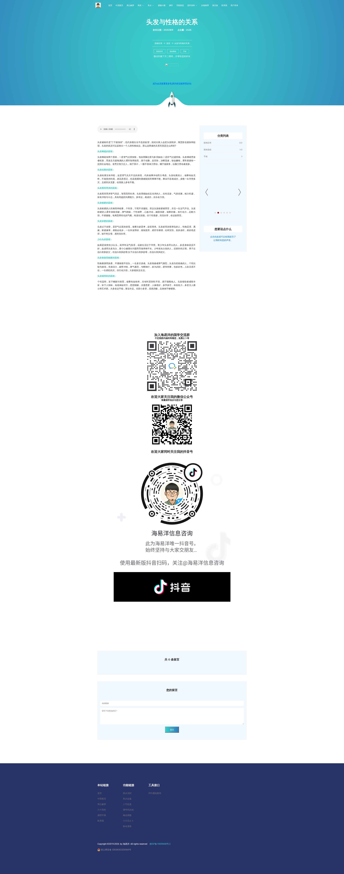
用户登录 (234, 5)
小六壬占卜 (128, 821)
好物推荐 (205, 5)
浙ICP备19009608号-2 (160, 844)
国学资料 (191, 5)
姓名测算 (127, 826)
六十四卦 (101, 809)
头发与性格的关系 (181, 43)
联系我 (224, 5)
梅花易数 (127, 815)
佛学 (171, 5)
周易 (139, 5)
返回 (168, 43)
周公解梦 (130, 5)
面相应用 (159, 43)
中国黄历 (119, 5)
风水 (150, 5)
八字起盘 (127, 804)
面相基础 (173, 51)
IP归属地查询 (154, 793)
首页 (110, 5)
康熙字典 (101, 815)
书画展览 (180, 5)
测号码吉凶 (128, 809)
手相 (184, 51)
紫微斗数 (162, 5)
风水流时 (127, 793)
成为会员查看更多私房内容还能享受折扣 (172, 83)
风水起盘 (127, 798)
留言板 (215, 5)
